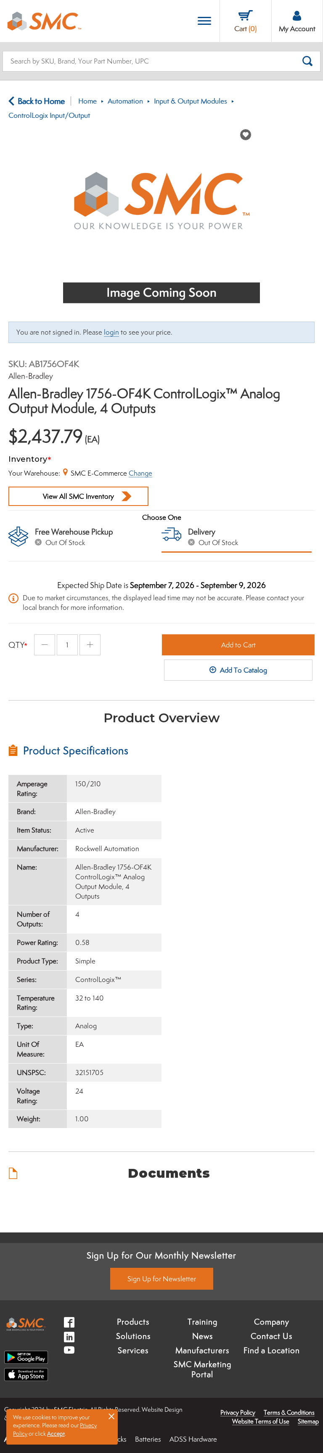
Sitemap (308, 1421)
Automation (125, 101)
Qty (16, 645)
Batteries (148, 1439)
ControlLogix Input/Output (49, 115)
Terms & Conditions (289, 1412)
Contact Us (271, 1336)
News (202, 1336)
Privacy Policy (237, 1412)
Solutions (133, 1336)
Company (271, 1322)
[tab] (85, 750)
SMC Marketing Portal (202, 1369)
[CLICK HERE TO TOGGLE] (204, 21)
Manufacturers (202, 1350)
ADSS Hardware (193, 1439)
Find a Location (272, 1350)
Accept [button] (56, 1433)
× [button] (111, 1416)
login (111, 332)
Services (133, 1350)
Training (202, 1322)
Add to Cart (238, 644)
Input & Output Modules (190, 101)
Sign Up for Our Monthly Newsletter (161, 1255)
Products (133, 1322)
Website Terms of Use (260, 1421)
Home (87, 101)
